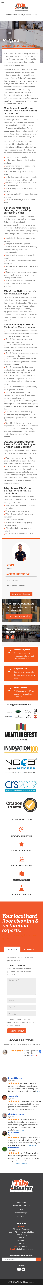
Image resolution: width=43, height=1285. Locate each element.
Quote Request (21, 1216)
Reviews (12, 949)
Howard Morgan (15, 1078)
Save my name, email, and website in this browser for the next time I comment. (21, 1022)
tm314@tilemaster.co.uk (27, 15)
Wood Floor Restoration (19, 616)
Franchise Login (21, 1213)
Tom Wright (13, 1096)
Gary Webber (13, 1132)
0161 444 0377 (23, 1246)
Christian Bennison (16, 1114)
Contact (29, 949)
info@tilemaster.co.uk (24, 1249)
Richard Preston (15, 1148)
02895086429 (12, 581)
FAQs (21, 1209)
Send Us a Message (21, 594)
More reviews (21, 1163)
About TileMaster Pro (21, 1205)
